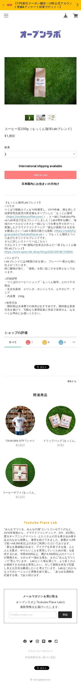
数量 (7, 147)
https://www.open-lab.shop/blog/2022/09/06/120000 (39, 251)
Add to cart (40, 175)
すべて (13, 342)
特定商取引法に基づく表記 (40, 657)
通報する (71, 381)
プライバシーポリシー (40, 651)
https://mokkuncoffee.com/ (25, 216)
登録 (65, 614)
